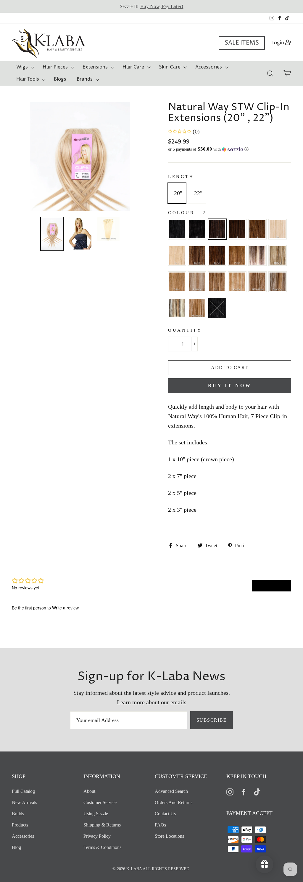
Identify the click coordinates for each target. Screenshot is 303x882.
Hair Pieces (55, 67)
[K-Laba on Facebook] (243, 791)
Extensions (95, 67)
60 (277, 229)
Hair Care (133, 67)
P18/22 (177, 282)
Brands (85, 79)
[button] (229, 149)
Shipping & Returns (102, 824)
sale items (242, 43)
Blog (16, 847)
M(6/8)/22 (257, 282)
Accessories (208, 67)
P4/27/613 (177, 308)
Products (20, 824)
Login (283, 42)
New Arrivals (24, 802)
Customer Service (100, 802)
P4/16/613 (277, 282)
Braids (18, 813)
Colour (186, 212)
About (89, 791)
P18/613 (197, 282)
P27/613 (237, 282)
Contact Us (165, 813)
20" (178, 193)
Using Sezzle (95, 813)
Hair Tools (27, 79)
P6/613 (257, 255)
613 (177, 255)
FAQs (160, 824)
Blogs (60, 79)
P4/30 (217, 255)
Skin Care (169, 67)
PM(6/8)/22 (217, 308)
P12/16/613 (197, 308)
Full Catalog (23, 791)
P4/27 (197, 255)
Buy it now (230, 385)
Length (181, 176)
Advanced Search (171, 791)
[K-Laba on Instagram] (229, 791)
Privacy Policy (97, 836)
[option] (151, 6)
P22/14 (217, 282)
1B (197, 229)
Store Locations (169, 836)
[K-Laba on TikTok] (257, 791)
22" (198, 193)
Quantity (185, 330)
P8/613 (277, 255)
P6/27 (237, 255)
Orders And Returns (173, 802)
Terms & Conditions (102, 847)
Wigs (22, 67)
